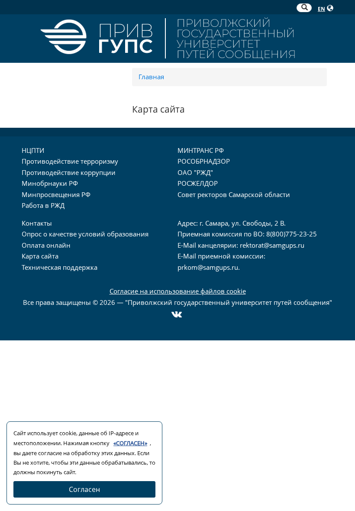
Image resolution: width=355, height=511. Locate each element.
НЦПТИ (33, 150)
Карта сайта (40, 256)
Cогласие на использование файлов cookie (178, 291)
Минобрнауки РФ (50, 183)
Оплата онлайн (46, 245)
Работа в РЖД (43, 205)
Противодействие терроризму (70, 161)
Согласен (84, 489)
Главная (151, 76)
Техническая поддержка (59, 267)
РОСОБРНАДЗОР (204, 161)
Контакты (37, 223)
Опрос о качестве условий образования (85, 234)
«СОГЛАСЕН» (130, 443)
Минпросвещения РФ (56, 194)
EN (321, 9)
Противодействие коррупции (69, 172)
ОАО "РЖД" (195, 172)
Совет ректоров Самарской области (234, 194)
